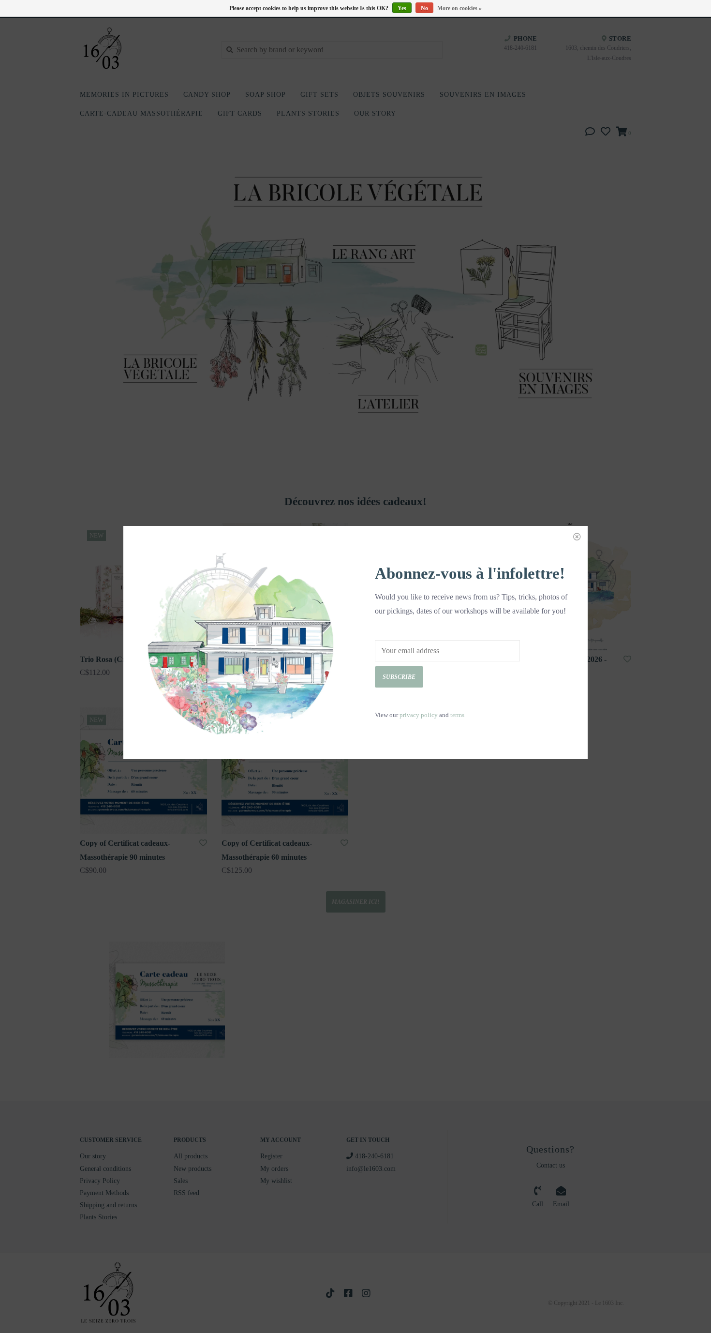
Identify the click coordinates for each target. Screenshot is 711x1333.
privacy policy (419, 715)
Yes (402, 8)
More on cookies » (459, 8)
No (424, 8)
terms (457, 715)
